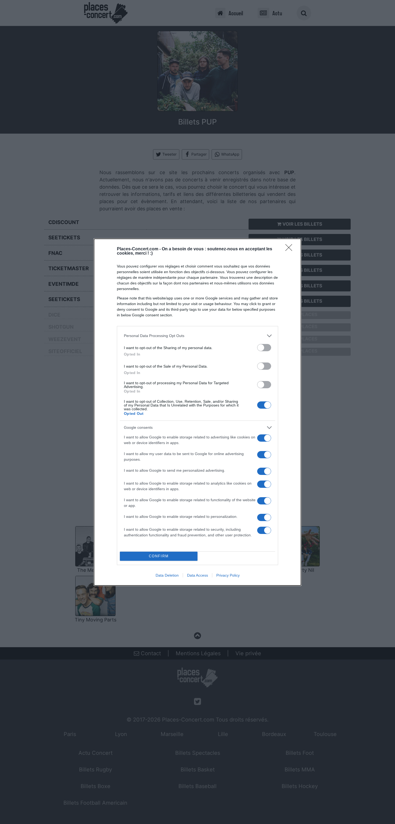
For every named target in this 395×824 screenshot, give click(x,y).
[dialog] (197, 412)
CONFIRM (159, 556)
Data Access (197, 575)
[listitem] (197, 336)
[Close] (290, 249)
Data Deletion (167, 575)
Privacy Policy (228, 575)
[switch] (264, 347)
